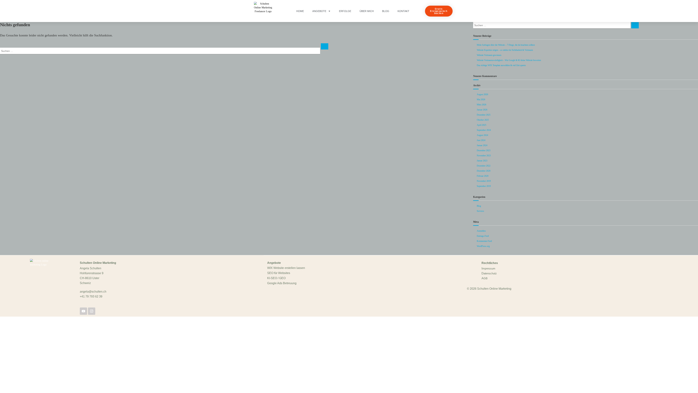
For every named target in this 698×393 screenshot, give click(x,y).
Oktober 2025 (483, 120)
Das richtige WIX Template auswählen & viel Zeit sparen (501, 65)
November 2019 (484, 181)
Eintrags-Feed (483, 236)
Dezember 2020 (483, 171)
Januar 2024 (482, 145)
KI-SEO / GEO (276, 278)
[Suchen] (324, 46)
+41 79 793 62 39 (91, 296)
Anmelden (481, 231)
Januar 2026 (482, 109)
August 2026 (482, 94)
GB (486, 278)
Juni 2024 (481, 140)
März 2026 (481, 104)
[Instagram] (91, 311)
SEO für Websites (278, 273)
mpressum (488, 268)
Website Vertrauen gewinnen (489, 55)
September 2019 (484, 186)
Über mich (367, 11)
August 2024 (482, 135)
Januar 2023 (482, 160)
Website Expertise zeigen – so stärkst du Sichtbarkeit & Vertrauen (505, 50)
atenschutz (490, 273)
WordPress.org (483, 246)
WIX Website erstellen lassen (286, 267)
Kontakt (403, 11)
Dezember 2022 (483, 165)
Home (300, 11)
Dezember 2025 (483, 115)
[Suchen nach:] (160, 50)
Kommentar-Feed (484, 241)
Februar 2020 (482, 176)
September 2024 (484, 130)
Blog (385, 11)
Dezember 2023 (483, 150)
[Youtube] (83, 311)
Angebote (319, 11)
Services (480, 211)
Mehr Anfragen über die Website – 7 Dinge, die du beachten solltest (506, 45)
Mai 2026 (481, 99)
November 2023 (484, 155)
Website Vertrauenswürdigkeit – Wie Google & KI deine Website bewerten (509, 60)
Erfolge (345, 11)
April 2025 (481, 125)
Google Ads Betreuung (281, 283)
